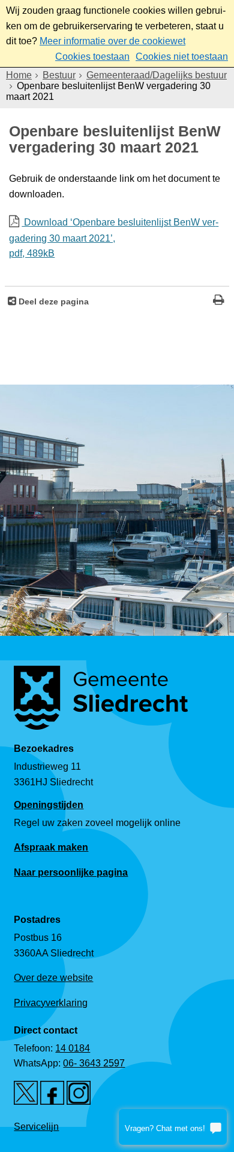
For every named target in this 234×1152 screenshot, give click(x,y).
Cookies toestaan (92, 56)
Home (19, 75)
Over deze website (53, 978)
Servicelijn (36, 1126)
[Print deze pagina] (218, 301)
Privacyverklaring (51, 1003)
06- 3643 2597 (94, 1063)
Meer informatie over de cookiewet (112, 41)
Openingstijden (48, 804)
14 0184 (72, 1048)
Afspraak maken (51, 847)
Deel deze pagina (52, 301)
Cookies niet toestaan (182, 56)
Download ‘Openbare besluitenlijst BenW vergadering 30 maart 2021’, (113, 238)
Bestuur (59, 75)
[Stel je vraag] (173, 1127)
